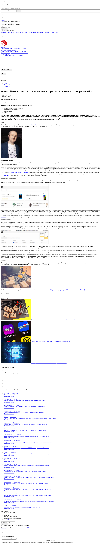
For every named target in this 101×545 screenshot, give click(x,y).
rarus (28, 527)
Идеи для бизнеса (5, 32)
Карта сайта (7, 519)
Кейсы (19, 32)
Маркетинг (24, 32)
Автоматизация (32, 32)
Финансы (46, 32)
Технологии (14, 32)
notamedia (3, 528)
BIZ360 (3, 20)
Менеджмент (39, 32)
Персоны (51, 32)
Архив (56, 32)
